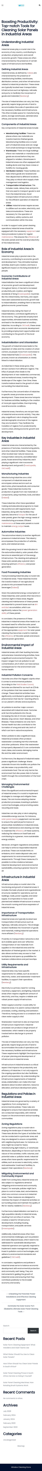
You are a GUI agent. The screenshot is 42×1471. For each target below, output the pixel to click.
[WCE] (21, 5)
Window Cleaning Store (21, 1467)
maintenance (7, 237)
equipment (31, 231)
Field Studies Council (24, 684)
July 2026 (7, 1411)
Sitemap (21, 1446)
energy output (18, 526)
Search (6, 1326)
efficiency (32, 237)
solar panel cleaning (10, 819)
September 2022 (10, 1427)
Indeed (30, 73)
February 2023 (9, 1423)
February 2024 (9, 1415)
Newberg (24, 96)
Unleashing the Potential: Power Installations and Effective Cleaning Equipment (21, 1297)
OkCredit (26, 325)
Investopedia (23, 294)
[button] (39, 5)
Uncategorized (9, 1440)
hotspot (22, 514)
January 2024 (9, 1419)
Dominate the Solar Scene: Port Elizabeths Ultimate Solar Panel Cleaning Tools (21, 1309)
